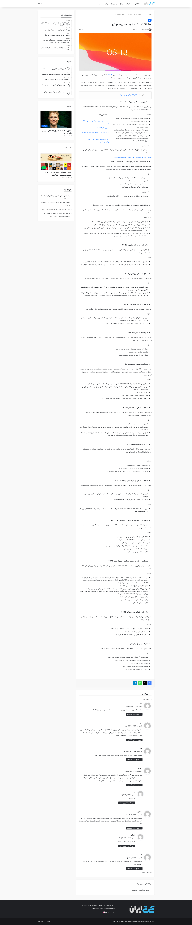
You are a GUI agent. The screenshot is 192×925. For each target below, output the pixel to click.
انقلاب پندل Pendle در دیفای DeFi (59, 209)
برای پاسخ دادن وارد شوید (134, 714)
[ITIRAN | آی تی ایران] (149, 3)
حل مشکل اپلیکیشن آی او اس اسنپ (129, 95)
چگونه (106, 4)
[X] (111, 912)
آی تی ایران (147, 14)
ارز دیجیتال (114, 4)
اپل (134, 14)
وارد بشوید (135, 890)
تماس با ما (41, 921)
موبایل (121, 4)
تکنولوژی (137, 4)
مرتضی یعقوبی (144, 29)
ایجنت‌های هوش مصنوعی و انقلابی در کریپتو (57, 196)
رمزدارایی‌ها (68, 189)
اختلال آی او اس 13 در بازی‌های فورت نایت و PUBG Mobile (133, 157)
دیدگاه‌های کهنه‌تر (147, 699)
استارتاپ (128, 4)
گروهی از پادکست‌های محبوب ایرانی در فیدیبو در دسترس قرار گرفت (58, 174)
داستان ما (47, 921)
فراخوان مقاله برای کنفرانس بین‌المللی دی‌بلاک (56, 202)
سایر (100, 4)
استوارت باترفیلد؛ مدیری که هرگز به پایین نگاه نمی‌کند (57, 132)
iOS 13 (110, 75)
